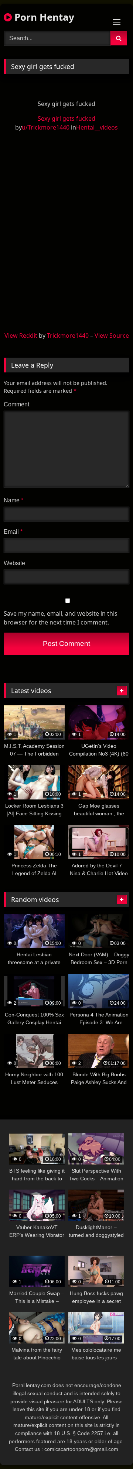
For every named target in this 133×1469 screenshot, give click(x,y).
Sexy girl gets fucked (66, 118)
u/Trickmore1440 (45, 127)
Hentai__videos (97, 127)
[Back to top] (110, 1447)
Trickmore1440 (68, 335)
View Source (112, 335)
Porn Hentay (43, 17)
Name (13, 500)
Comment (16, 404)
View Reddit (20, 335)
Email (13, 532)
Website (14, 563)
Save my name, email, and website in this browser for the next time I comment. (60, 617)
